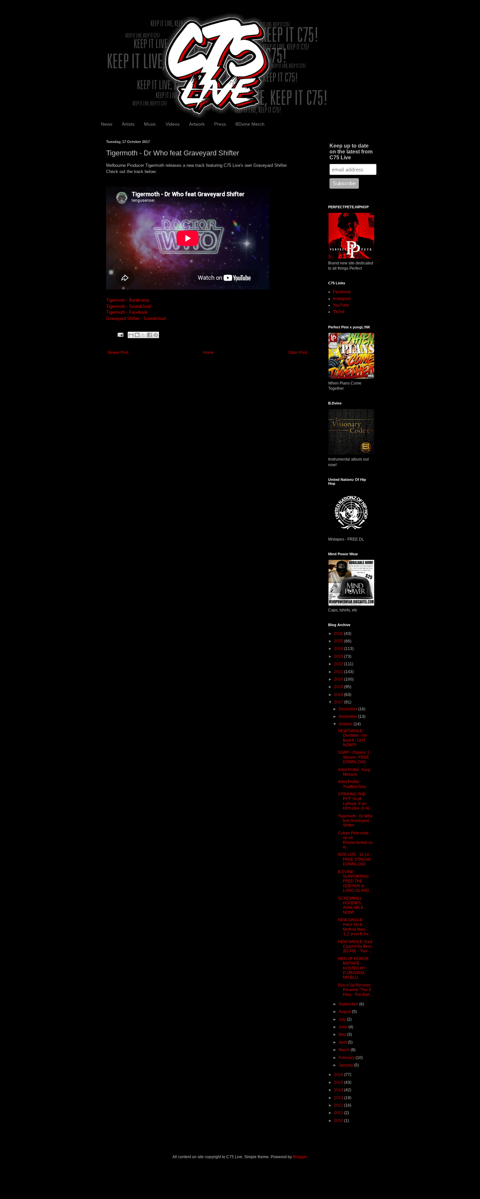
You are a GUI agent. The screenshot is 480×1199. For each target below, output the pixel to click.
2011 (339, 1113)
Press (220, 124)
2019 (339, 687)
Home (208, 352)
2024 (339, 648)
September (349, 1004)
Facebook (342, 292)
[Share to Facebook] (149, 335)
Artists (128, 124)
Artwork (197, 124)
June (343, 1027)
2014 (339, 1090)
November (348, 716)
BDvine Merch (249, 124)
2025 (339, 641)
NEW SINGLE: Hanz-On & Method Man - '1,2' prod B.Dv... (354, 927)
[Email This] (131, 335)
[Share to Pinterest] (155, 335)
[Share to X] (143, 335)
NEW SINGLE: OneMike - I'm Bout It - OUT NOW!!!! (352, 738)
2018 (339, 694)
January (346, 1065)
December (348, 709)
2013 (339, 1098)
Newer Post (118, 352)
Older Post (297, 352)
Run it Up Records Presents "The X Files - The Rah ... (356, 990)
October (346, 724)
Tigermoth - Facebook (127, 312)
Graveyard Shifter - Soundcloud (136, 318)
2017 (339, 702)
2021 (339, 672)
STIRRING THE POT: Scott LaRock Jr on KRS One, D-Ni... (355, 801)
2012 (339, 1105)
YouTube (341, 305)
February (347, 1057)
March (345, 1050)
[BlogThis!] (137, 335)
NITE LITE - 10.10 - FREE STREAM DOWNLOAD (355, 859)
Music (150, 124)
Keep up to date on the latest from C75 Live (351, 151)
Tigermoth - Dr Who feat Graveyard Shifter (355, 821)
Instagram (342, 298)
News (106, 124)
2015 (339, 1082)
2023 (339, 656)
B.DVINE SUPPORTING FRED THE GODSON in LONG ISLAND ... (355, 881)
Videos (173, 124)
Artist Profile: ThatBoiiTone (352, 784)
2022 (339, 664)
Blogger (300, 1157)
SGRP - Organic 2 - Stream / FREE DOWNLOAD (355, 757)
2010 (339, 1120)
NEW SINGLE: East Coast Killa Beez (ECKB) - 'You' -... (355, 946)
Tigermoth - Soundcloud (128, 306)
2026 (339, 633)
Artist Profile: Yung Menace (354, 772)
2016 (339, 1074)
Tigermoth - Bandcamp (127, 300)
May (343, 1034)
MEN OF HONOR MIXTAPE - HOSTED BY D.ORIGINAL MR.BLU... (353, 968)
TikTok (338, 311)
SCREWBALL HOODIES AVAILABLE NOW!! (350, 905)
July (343, 1019)
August (345, 1011)
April (343, 1042)
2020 (339, 679)
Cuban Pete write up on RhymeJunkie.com (355, 840)
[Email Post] (120, 335)
